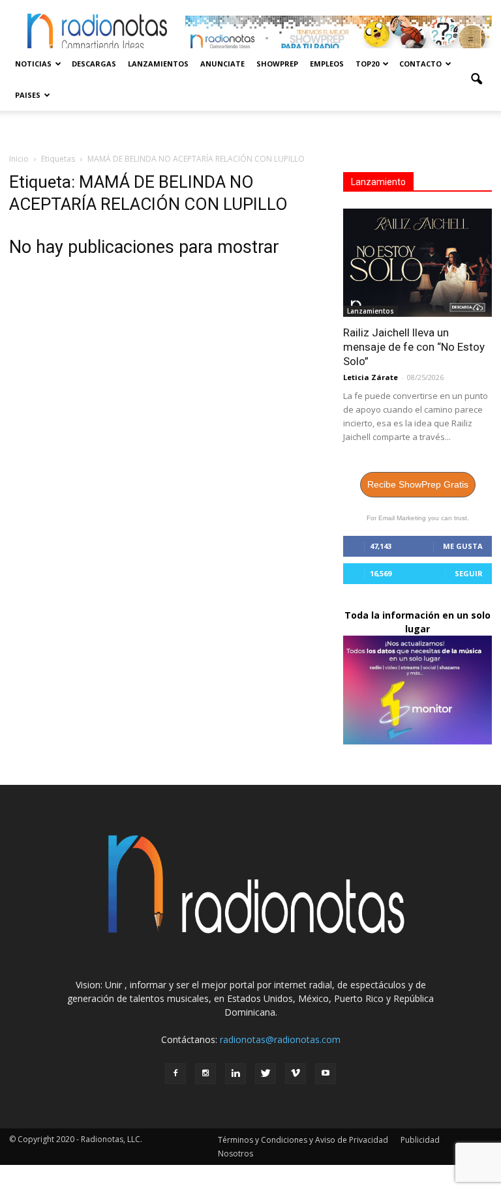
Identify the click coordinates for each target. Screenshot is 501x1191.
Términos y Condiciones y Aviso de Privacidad (303, 1139)
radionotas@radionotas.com (280, 1039)
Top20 (367, 63)
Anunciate (222, 63)
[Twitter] (265, 1073)
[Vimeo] (295, 1073)
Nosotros (235, 1153)
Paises (27, 95)
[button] (476, 79)
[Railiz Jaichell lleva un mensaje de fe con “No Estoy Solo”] (417, 263)
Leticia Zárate (370, 377)
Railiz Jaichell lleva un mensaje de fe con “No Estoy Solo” (414, 347)
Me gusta (463, 546)
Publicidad (420, 1139)
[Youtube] (325, 1073)
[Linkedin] (235, 1073)
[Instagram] (205, 1073)
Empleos (327, 63)
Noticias (33, 63)
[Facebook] (175, 1073)
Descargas (94, 63)
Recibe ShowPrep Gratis (417, 484)
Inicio (19, 158)
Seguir (469, 573)
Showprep (277, 63)
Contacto (420, 63)
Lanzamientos (158, 63)
